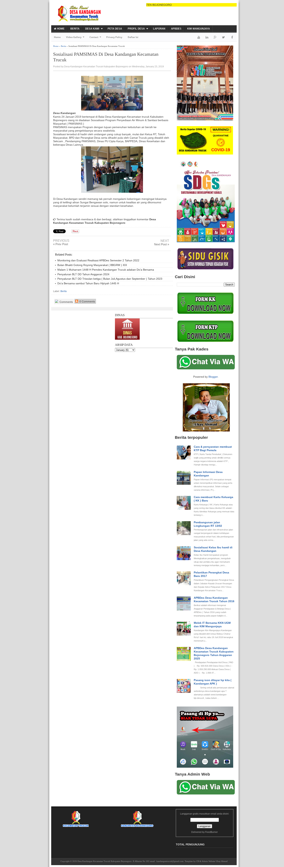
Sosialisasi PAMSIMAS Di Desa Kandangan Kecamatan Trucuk (105, 57)
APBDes (176, 28)
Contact (93, 37)
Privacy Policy (114, 37)
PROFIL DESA (136, 28)
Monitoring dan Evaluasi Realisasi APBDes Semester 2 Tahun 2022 (98, 260)
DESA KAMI (92, 28)
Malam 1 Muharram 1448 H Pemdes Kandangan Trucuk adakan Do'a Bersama (105, 269)
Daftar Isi (133, 37)
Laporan (159, 28)
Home (60, 28)
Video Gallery (74, 37)
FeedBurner (211, 832)
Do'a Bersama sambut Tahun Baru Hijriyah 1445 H (88, 283)
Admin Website (208, 861)
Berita (74, 28)
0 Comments (87, 301)
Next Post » (161, 244)
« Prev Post (60, 244)
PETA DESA (115, 28)
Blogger (213, 376)
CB (197, 861)
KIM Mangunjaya (198, 28)
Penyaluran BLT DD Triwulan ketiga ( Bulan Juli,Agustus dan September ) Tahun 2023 (109, 278)
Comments (66, 301)
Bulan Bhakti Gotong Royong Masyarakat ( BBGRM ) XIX (92, 265)
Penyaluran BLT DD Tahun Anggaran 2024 (83, 274)
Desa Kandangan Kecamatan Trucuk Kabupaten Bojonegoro (104, 861)
